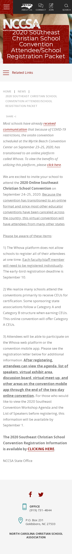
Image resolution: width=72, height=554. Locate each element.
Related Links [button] (22, 72)
